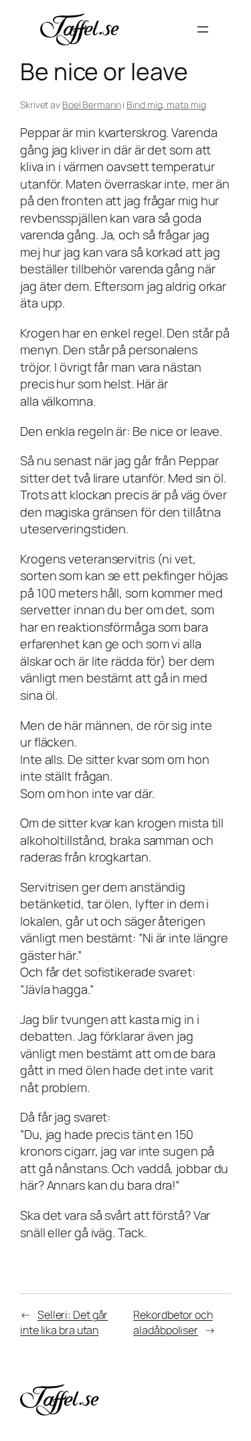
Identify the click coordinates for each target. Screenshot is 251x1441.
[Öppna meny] (203, 29)
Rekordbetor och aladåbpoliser (173, 1322)
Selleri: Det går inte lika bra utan (64, 1322)
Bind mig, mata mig (166, 104)
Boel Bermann (91, 104)
